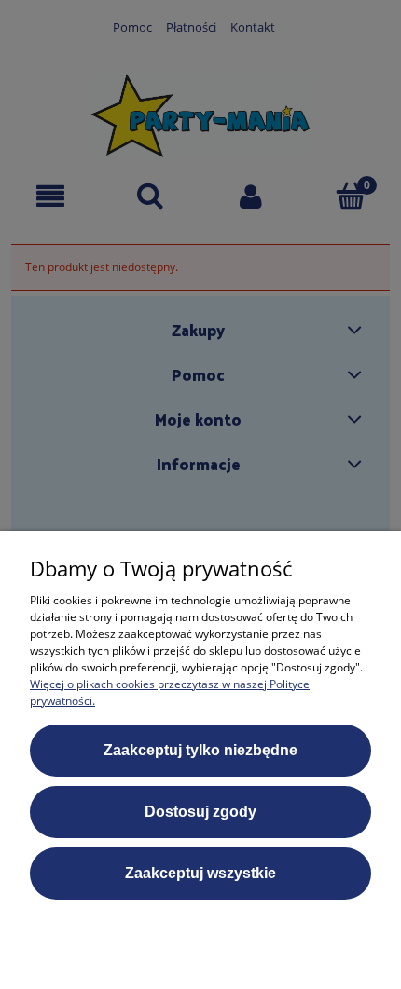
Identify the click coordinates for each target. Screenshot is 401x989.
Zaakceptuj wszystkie (200, 873)
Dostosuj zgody (200, 812)
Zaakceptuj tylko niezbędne (200, 750)
